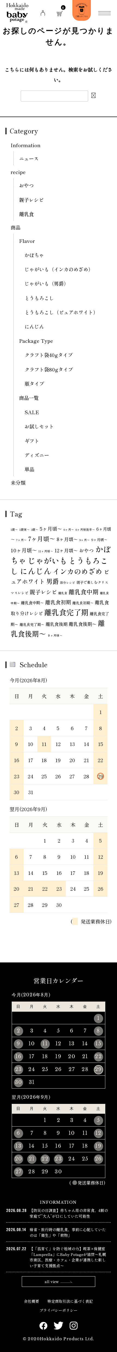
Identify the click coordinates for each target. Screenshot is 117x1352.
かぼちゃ (34, 255)
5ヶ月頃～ (51, 528)
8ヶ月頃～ (67, 539)
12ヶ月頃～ (66, 550)
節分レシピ (67, 583)
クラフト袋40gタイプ (48, 354)
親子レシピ (31, 199)
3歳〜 (34, 529)
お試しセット (39, 426)
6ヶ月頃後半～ (85, 529)
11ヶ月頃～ (45, 551)
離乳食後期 (56, 624)
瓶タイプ (34, 383)
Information (26, 145)
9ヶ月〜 (84, 540)
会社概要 (31, 1301)
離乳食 (26, 213)
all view (52, 1281)
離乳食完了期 (66, 612)
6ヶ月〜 (68, 529)
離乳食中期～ (32, 602)
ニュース (29, 158)
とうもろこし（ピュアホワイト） (61, 312)
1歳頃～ (24, 529)
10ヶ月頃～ (24, 550)
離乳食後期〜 (83, 623)
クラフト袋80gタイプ (48, 369)
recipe (18, 171)
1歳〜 (14, 529)
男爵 (52, 581)
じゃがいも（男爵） (46, 283)
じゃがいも (47, 560)
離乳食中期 (83, 591)
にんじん (34, 326)
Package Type (36, 340)
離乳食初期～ (83, 602)
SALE (31, 412)
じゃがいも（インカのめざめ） (58, 269)
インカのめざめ (77, 571)
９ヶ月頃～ (54, 635)
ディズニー (36, 455)
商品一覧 (29, 397)
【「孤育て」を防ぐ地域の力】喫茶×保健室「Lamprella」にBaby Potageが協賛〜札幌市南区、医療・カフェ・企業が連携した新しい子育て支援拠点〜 (68, 1257)
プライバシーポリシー (58, 1310)
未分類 (18, 482)
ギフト (31, 440)
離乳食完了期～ (32, 624)
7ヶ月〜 (21, 540)
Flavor (27, 240)
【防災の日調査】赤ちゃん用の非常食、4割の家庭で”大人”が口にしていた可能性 (69, 1213)
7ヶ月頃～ (41, 538)
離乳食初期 (58, 602)
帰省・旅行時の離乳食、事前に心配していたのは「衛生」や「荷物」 (68, 1232)
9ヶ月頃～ (99, 539)
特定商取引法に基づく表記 (70, 1301)
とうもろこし (39, 297)
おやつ (26, 185)
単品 (29, 469)
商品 (15, 227)
